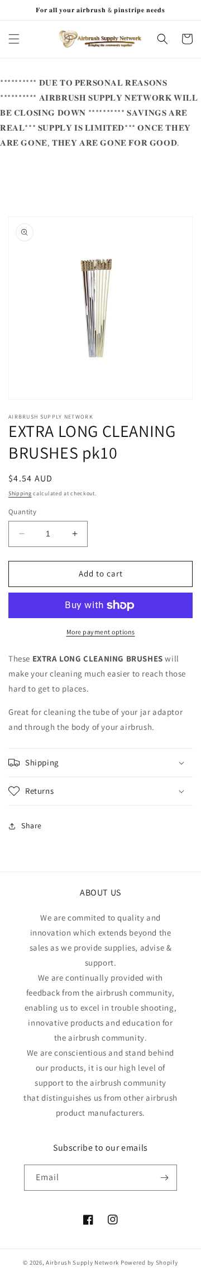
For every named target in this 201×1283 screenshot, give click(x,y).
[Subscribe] (164, 1178)
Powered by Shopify (149, 1262)
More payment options (100, 632)
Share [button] (31, 825)
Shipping (20, 493)
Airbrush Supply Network (83, 1262)
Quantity (22, 511)
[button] (14, 39)
